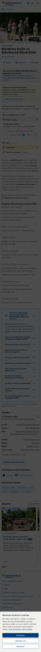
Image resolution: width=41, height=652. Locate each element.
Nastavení (20, 646)
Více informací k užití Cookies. (21, 629)
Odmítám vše (20, 641)
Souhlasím (20, 635)
